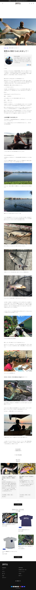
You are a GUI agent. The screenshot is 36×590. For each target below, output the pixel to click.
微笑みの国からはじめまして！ (14, 47)
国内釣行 (9, 494)
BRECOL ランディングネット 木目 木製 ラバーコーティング (25, 547)
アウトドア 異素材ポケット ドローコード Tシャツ (9, 552)
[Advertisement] (18, 12)
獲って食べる (4, 496)
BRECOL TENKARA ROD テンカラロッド (8, 524)
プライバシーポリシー (22, 571)
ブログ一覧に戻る (18, 454)
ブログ (3, 575)
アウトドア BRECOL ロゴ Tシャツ (23, 529)
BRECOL (19, 588)
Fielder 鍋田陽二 (4, 494)
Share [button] (6, 68)
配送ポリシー (21, 575)
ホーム (3, 569)
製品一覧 (3, 573)
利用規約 (20, 573)
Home (5, 47)
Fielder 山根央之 (22, 494)
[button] (3, 3)
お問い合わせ (4, 577)
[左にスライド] (16, 500)
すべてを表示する (18, 504)
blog (7, 47)
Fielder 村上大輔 (16, 56)
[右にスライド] (20, 500)
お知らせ (3, 571)
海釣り (12, 494)
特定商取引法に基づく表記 (22, 569)
